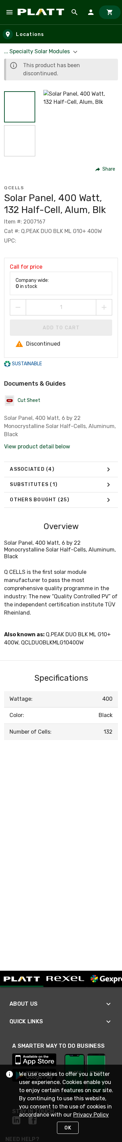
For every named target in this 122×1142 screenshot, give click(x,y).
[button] (19, 106)
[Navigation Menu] (9, 12)
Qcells (14, 187)
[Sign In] (91, 12)
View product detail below (37, 446)
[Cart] (110, 12)
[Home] (42, 12)
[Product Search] (74, 12)
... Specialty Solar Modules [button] (37, 51)
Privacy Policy (91, 1114)
